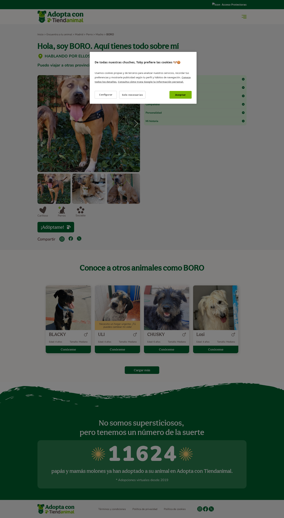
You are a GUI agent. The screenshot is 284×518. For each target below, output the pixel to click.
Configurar (105, 94)
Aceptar (180, 94)
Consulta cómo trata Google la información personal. (151, 81)
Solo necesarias (132, 94)
